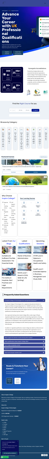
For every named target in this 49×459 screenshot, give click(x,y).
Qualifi (4, 426)
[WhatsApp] (42, 455)
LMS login (5, 434)
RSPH (4, 429)
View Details (13, 163)
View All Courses (43, 156)
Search (36, 110)
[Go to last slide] (28, 92)
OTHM (4, 422)
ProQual (5, 424)
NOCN (4, 427)
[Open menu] (45, 3)
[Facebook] (44, 455)
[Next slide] (47, 92)
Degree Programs (7, 431)
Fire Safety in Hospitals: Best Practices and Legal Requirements (7, 283)
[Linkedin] (47, 455)
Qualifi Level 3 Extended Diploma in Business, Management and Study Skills (39, 274)
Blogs (4, 433)
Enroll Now (36, 163)
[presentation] (9, 250)
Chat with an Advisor (10, 453)
